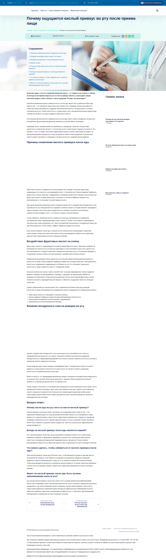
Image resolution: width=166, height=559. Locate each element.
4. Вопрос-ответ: (35, 63)
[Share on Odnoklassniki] (126, 36)
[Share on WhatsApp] (129, 36)
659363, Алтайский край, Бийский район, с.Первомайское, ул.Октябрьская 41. (56, 3)
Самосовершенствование (58, 10)
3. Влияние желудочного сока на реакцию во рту (46, 60)
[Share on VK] (123, 36)
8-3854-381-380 (17, 3)
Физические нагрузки (78, 10)
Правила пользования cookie (129, 531)
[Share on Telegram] (133, 36)
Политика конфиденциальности (125, 528)
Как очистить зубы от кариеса (117, 193)
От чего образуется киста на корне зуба (121, 145)
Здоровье (35, 10)
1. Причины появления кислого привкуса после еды (47, 53)
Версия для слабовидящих (153, 3)
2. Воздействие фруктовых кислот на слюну (45, 56)
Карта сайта (106, 528)
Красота (44, 10)
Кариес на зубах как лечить (116, 169)
